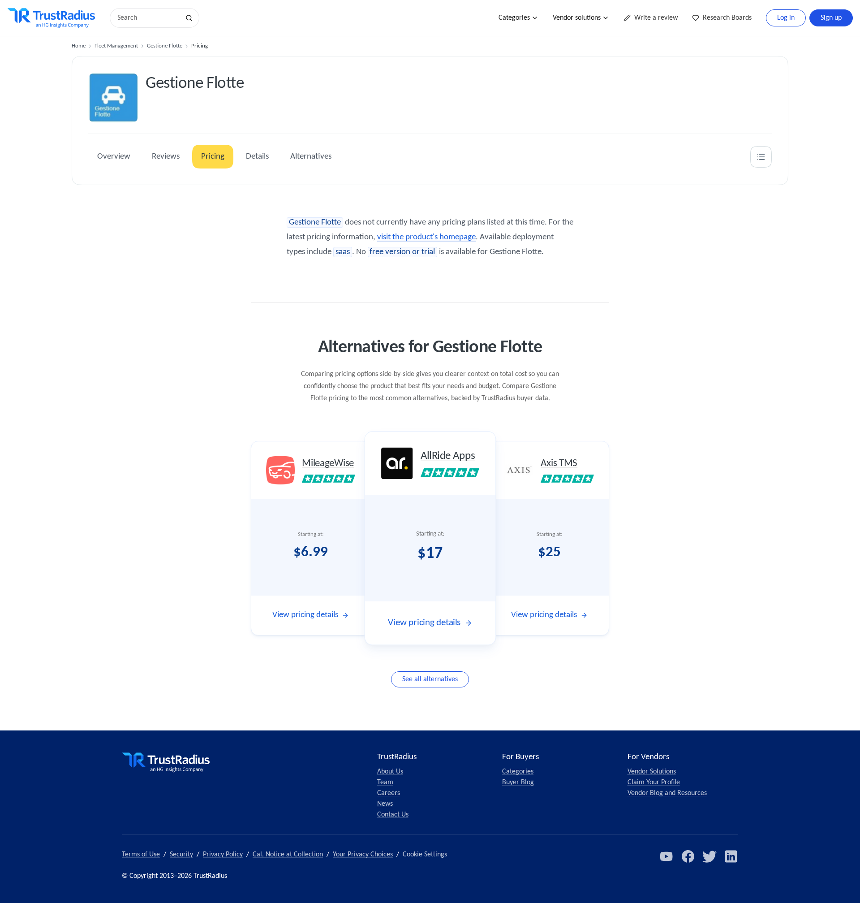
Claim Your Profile (654, 782)
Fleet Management (116, 46)
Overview (113, 156)
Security (181, 854)
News (385, 804)
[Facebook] (688, 856)
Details (257, 156)
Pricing (212, 156)
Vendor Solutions (652, 771)
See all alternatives (430, 679)
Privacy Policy (223, 854)
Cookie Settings (425, 854)
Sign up (831, 18)
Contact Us (392, 814)
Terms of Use (141, 854)
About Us (390, 771)
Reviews (166, 156)
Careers (388, 793)
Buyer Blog (518, 782)
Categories (514, 18)
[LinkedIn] (731, 856)
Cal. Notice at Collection (288, 854)
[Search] (189, 18)
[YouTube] (666, 856)
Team (385, 782)
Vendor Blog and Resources (667, 793)
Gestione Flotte (164, 46)
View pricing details (305, 615)
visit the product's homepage (426, 237)
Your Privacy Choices (363, 854)
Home (79, 46)
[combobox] (147, 18)
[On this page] (761, 157)
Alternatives (310, 156)
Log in (786, 18)
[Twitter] (709, 856)
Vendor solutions (577, 18)
